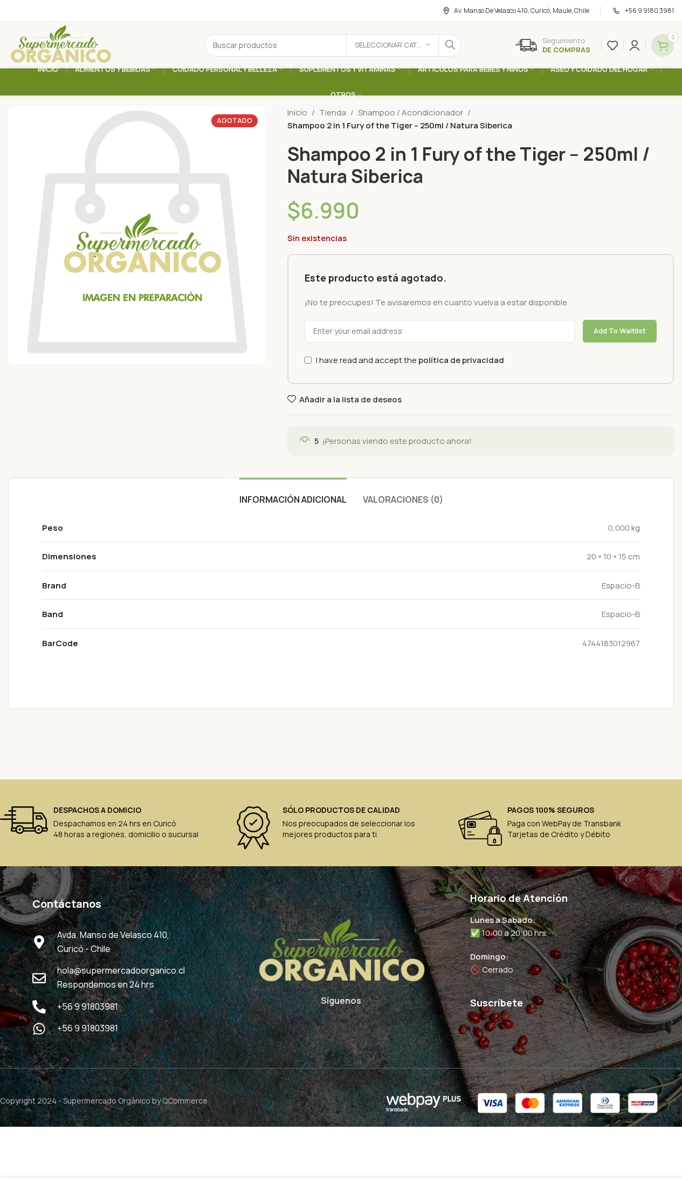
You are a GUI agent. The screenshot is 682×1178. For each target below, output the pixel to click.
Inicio (297, 112)
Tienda (332, 112)
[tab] (293, 494)
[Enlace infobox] (552, 45)
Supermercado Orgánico (106, 1100)
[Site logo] (60, 44)
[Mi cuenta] (634, 45)
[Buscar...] (450, 45)
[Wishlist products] (612, 45)
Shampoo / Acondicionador (410, 112)
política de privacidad (461, 360)
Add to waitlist (620, 330)
